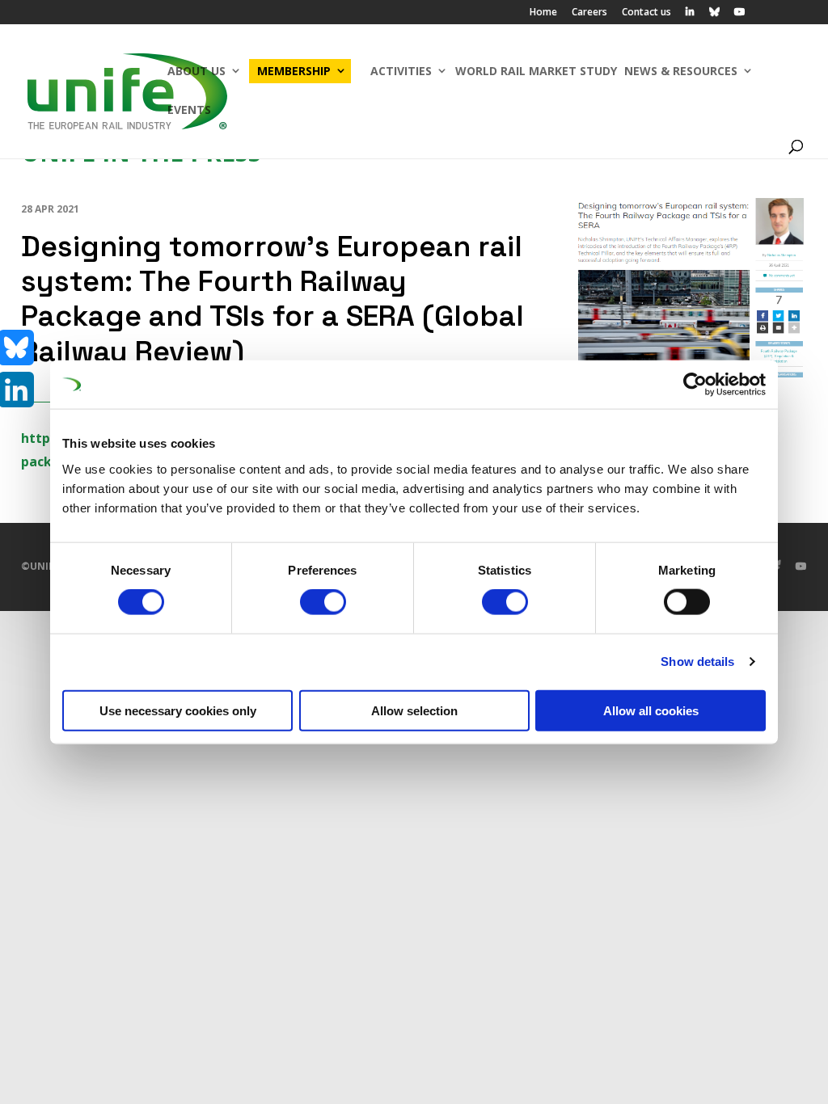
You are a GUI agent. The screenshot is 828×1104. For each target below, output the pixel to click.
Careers (589, 13)
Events (189, 109)
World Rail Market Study (536, 70)
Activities (401, 70)
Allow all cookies (651, 710)
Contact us (646, 13)
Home (543, 13)
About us (196, 70)
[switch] (323, 602)
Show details (697, 661)
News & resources (680, 70)
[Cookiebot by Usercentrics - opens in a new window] (695, 385)
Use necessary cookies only (177, 710)
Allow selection (414, 710)
